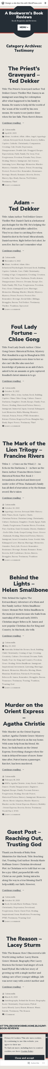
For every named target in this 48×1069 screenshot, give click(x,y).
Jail (29, 161)
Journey (35, 161)
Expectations (8, 154)
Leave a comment (12, 185)
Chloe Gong (21, 398)
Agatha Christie (18, 783)
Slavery (5, 178)
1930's (7, 395)
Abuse (7, 136)
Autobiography (11, 1000)
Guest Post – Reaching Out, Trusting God (24, 838)
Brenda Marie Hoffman (20, 904)
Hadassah (7, 536)
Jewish (37, 539)
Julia (43, 539)
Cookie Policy (27, 1051)
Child (25, 271)
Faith (17, 154)
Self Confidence (17, 553)
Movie (6, 800)
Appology (41, 136)
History (13, 161)
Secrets (29, 174)
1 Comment (10, 1014)
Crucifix (5, 278)
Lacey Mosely (8, 1007)
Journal (30, 408)
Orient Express (10, 807)
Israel (14, 539)
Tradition (14, 306)
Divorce (19, 281)
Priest (29, 167)
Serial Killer (26, 299)
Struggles (6, 302)
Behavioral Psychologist (12, 267)
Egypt (37, 522)
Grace (38, 157)
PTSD (25, 415)
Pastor (22, 167)
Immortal (16, 408)
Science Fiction (9, 419)
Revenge (6, 174)
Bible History (36, 511)
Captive (5, 143)
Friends (26, 157)
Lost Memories (9, 412)
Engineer (34, 787)
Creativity (6, 656)
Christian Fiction (9, 518)
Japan (24, 408)
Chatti (29, 515)
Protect (5, 171)
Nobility (41, 804)
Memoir (5, 670)
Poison (13, 415)
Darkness (25, 278)
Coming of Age (8, 274)
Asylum (25, 395)
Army (19, 395)
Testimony (6, 181)
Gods (16, 532)
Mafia (19, 412)
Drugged (32, 150)
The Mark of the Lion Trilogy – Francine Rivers (24, 450)
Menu (25, 27)
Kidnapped (18, 288)
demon (39, 278)
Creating (6, 147)
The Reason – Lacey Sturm (24, 942)
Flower (5, 405)
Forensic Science (31, 790)
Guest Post (25, 911)
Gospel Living (26, 532)
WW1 (16, 811)
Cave (20, 271)
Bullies (42, 140)
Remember (26, 171)
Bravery (34, 140)
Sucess (22, 178)
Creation (41, 274)
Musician (6, 673)
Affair (22, 136)
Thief (14, 181)
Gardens (11, 529)
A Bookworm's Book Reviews (24, 15)
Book (20, 140)
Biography (40, 1000)
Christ (34, 904)
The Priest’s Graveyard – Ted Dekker (24, 75)
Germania (24, 529)
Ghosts (33, 529)
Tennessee (7, 680)
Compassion (34, 143)
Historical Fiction (25, 405)
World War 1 (7, 811)
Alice (27, 264)
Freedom (18, 157)
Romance (22, 174)
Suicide (5, 1011)
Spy (11, 178)
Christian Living (25, 518)
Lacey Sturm (20, 1007)
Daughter (15, 402)
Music (38, 670)
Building (41, 267)
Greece (42, 532)
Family (23, 154)
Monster (34, 412)
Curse (17, 278)
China (12, 398)
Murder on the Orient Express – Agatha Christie (24, 714)
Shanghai (35, 419)
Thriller (5, 306)
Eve (40, 281)
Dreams (27, 281)
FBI (15, 285)
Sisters (34, 553)
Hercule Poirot (28, 793)
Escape (39, 150)
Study (16, 178)
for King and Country (23, 660)
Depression (27, 147)
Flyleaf (33, 1004)
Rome (39, 549)
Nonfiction (15, 673)
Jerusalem (22, 539)
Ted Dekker (31, 178)
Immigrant (22, 161)
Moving (32, 670)
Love (13, 164)
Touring (26, 680)
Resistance (37, 171)
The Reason (25, 1011)
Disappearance (8, 150)
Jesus (30, 539)
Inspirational (7, 667)
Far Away (30, 154)
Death (18, 147)
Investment (19, 667)
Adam (22, 264)
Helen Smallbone (23, 663)
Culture (30, 398)
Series (37, 174)
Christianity (23, 143)
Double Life (21, 150)
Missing (15, 292)
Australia (9, 649)
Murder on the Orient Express (15, 804)
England (5, 790)
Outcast (5, 415)
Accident (15, 136)
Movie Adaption (16, 800)
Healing (5, 161)
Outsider (14, 167)
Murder (39, 164)
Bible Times (7, 515)
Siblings (36, 299)
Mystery (5, 167)
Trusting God (8, 684)
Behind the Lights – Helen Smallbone (25, 584)
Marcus (21, 543)
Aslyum (6, 140)
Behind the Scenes (22, 649)
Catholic (13, 143)
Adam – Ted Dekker (24, 206)
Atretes (17, 511)
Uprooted (23, 306)
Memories (30, 164)
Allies (27, 136)
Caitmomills (10, 129)
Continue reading (11, 123)
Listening (6, 164)
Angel (33, 136)
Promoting (37, 167)
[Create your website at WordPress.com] (24, 3)
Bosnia (27, 140)
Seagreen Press (23, 419)
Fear (37, 154)
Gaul (18, 529)
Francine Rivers (28, 525)
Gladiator (41, 529)
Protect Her (15, 171)
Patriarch (25, 673)
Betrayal (14, 140)
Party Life (15, 546)
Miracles (24, 670)
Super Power (14, 422)
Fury (33, 157)
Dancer (38, 398)
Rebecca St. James (10, 677)
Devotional (24, 656)
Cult (13, 147)
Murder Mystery (35, 292)
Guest (16, 911)
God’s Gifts (8, 532)
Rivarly (14, 174)
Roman (24, 549)
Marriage (21, 164)
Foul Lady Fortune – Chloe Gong (24, 333)
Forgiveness (7, 157)
